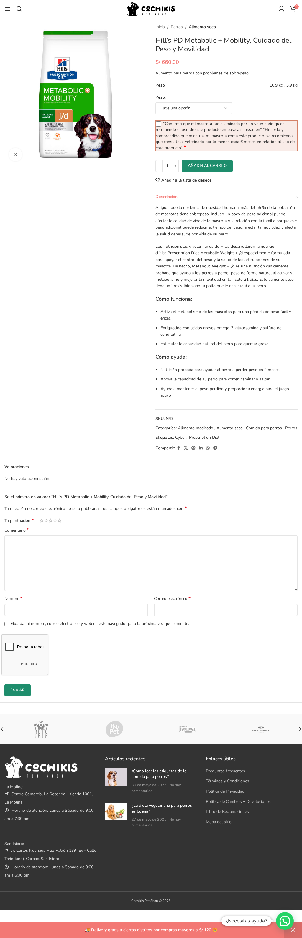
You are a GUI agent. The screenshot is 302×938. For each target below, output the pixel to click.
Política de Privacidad (225, 791)
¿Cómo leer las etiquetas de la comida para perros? (159, 774)
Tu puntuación (19, 520)
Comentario (16, 530)
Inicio (160, 27)
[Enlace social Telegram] (215, 448)
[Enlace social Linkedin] (200, 448)
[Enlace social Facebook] (178, 448)
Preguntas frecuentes (225, 771)
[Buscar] (19, 9)
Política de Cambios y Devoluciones (238, 801)
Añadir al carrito (207, 165)
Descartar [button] (293, 930)
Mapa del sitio (219, 822)
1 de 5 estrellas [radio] (42, 520)
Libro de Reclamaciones (227, 811)
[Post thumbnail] (116, 781)
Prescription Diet (204, 437)
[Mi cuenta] (281, 9)
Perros (177, 27)
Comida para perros (264, 428)
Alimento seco (202, 27)
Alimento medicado (195, 428)
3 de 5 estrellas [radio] (50, 520)
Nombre (13, 599)
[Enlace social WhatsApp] (207, 448)
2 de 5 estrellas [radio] (46, 520)
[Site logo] (151, 8)
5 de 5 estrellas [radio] (59, 520)
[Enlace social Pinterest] (193, 448)
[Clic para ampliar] (15, 154)
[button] (285, 921)
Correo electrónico (172, 599)
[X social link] (186, 448)
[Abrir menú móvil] (7, 9)
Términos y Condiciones (227, 781)
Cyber (180, 437)
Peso (160, 97)
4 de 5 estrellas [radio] (55, 520)
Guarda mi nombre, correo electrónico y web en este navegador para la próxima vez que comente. (100, 623)
